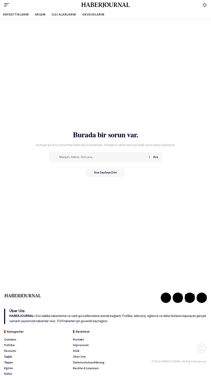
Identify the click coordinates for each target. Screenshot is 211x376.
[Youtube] (202, 298)
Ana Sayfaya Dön (105, 172)
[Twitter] (190, 298)
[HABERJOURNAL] (105, 5)
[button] (7, 5)
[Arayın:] (102, 157)
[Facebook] (166, 298)
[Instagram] (178, 298)
